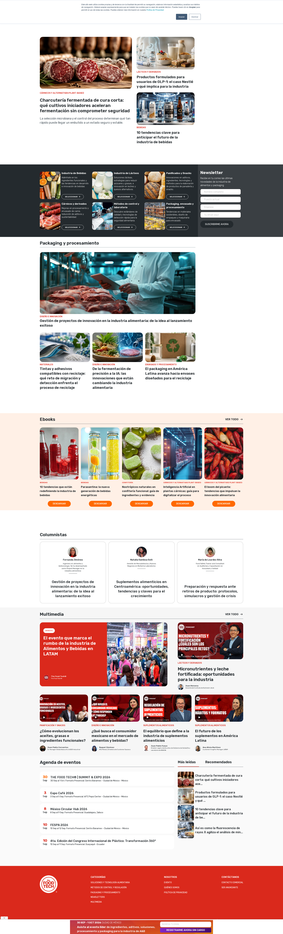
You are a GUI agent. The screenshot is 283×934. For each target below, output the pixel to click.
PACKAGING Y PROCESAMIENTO (105, 892)
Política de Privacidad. (155, 10)
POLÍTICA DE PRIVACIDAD (175, 892)
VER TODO (231, 419)
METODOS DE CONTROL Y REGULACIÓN (109, 887)
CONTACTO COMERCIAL (232, 882)
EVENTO (168, 882)
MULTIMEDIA (96, 902)
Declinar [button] (194, 16)
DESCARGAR (59, 503)
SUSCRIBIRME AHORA (217, 224)
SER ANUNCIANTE (230, 887)
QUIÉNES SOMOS (171, 887)
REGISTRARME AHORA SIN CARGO (185, 930)
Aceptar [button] (181, 16)
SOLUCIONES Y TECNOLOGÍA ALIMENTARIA (110, 882)
